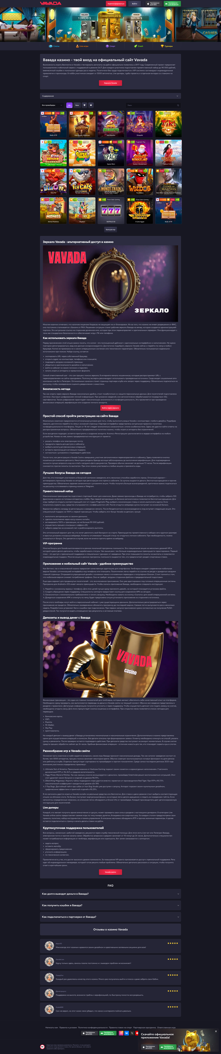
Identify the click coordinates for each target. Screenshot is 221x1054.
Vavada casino (110, 872)
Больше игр (110, 230)
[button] (2, 24)
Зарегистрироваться (116, 4)
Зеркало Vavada (110, 83)
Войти (134, 4)
